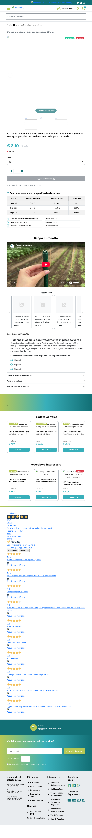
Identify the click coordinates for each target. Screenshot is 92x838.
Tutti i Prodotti (56, 815)
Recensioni (35, 790)
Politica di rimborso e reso (57, 783)
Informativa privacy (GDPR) (57, 810)
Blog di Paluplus (57, 819)
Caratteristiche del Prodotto (19, 375)
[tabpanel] (46, 352)
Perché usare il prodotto (18, 386)
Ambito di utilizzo (14, 381)
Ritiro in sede (36, 786)
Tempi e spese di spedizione (56, 794)
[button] (10, 75)
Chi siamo (34, 782)
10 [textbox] (10, 162)
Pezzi (9, 157)
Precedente (12, 550)
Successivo (24, 550)
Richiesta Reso (57, 789)
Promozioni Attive (35, 795)
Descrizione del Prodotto (18, 334)
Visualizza (19, 450)
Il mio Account (36, 800)
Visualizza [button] (46, 450)
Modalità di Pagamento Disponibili (55, 802)
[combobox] (46, 162)
